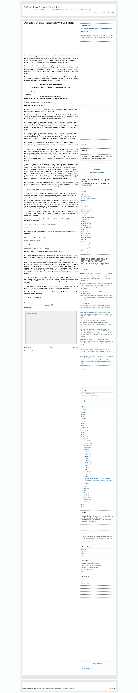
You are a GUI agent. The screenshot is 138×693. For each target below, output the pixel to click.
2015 (83, 430)
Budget (83, 208)
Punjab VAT (84, 194)
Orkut (82, 553)
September (86, 447)
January (86, 501)
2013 (83, 434)
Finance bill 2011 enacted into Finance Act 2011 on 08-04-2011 (95, 312)
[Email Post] (51, 305)
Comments (86, 583)
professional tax (85, 252)
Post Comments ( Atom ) (38, 351)
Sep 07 (87, 476)
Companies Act (85, 225)
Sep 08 (87, 474)
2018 (83, 423)
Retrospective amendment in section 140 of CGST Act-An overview (96, 283)
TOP (114, 688)
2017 (83, 425)
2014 (83, 432)
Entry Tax (83, 211)
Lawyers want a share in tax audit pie (89, 347)
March (85, 497)
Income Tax (84, 196)
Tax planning (84, 219)
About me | (24, 688)
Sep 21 (87, 458)
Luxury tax (84, 249)
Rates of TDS (84, 231)
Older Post (75, 347)
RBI (82, 250)
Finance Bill (84, 245)
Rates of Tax (84, 233)
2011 (83, 439)
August (85, 486)
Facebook (83, 549)
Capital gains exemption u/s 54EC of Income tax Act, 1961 (94, 339)
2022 (83, 414)
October (86, 445)
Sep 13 (87, 471)
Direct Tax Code (85, 243)
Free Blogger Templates (56, 688)
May (85, 492)
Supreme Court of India (86, 571)
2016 (83, 427)
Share (26, 303)
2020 (83, 418)
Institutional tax (85, 223)
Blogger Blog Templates (69, 688)
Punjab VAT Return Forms (87, 217)
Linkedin (83, 551)
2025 (83, 412)
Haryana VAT (84, 247)
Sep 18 (87, 462)
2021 (83, 416)
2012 (83, 436)
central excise (84, 235)
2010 (83, 504)
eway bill (83, 221)
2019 (83, 421)
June (85, 490)
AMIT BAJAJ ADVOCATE (42, 6)
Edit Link (90, 12)
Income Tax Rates (85, 227)
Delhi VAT (83, 241)
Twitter (82, 555)
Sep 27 (87, 454)
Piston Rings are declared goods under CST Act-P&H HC (49, 22)
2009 (83, 506)
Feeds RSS (111, 12)
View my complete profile (89, 395)
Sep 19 (87, 460)
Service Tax (84, 200)
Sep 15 (87, 469)
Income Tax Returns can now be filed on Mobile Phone (93, 320)
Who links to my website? (87, 668)
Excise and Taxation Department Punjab (91, 565)
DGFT (82, 239)
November (86, 443)
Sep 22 (87, 456)
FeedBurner (101, 172)
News (82, 213)
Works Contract (85, 209)
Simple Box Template (33, 688)
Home (84, 12)
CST (82, 204)
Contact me (97, 12)
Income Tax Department (87, 569)
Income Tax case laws (86, 198)
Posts (84, 580)
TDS (82, 215)
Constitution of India (86, 237)
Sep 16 (87, 467)
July (85, 488)
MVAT (82, 229)
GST (82, 202)
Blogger (100, 663)
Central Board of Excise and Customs (90, 563)
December (86, 440)
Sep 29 (87, 449)
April (85, 494)
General (83, 206)
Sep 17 (87, 465)
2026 (83, 410)
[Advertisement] (41, 39)
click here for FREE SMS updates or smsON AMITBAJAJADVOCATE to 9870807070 (96, 182)
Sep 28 (87, 451)
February (86, 499)
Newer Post (27, 347)
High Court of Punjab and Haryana (89, 567)
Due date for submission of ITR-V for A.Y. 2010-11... (97, 478)
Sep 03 (87, 483)
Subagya (42, 688)
